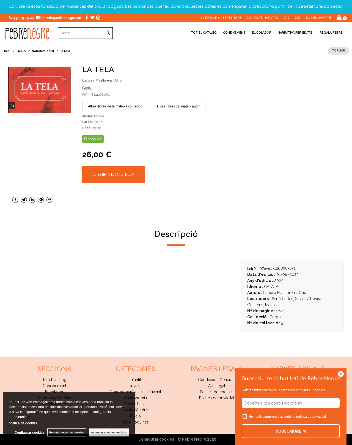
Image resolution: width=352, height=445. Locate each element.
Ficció (135, 416)
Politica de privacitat (216, 398)
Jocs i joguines (135, 422)
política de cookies (23, 423)
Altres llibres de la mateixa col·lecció (115, 106)
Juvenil (135, 386)
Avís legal (216, 386)
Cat (297, 18)
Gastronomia (135, 398)
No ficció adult (135, 410)
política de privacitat (311, 417)
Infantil (135, 379)
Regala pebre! (331, 32)
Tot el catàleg (204, 32)
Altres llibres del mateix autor (178, 106)
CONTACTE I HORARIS (262, 18)
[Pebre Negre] (27, 36)
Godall (87, 88)
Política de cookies (216, 392)
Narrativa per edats (295, 32)
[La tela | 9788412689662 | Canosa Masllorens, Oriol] (39, 89)
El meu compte (318, 18)
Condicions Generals (216, 379)
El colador (261, 32)
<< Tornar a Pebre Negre (220, 18)
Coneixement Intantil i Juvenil (135, 392)
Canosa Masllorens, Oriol (102, 80)
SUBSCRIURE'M (291, 431)
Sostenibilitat (135, 404)
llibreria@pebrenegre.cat (61, 18)
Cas (286, 18)
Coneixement (234, 32)
